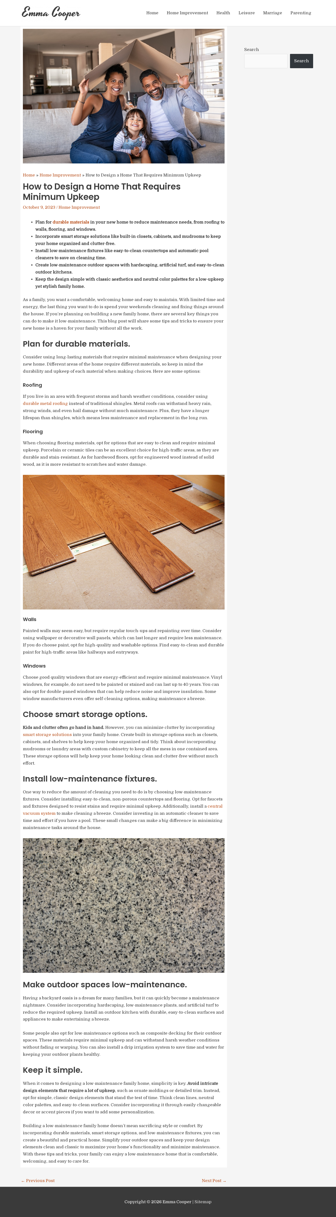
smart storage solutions (47, 734)
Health (223, 13)
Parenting (300, 13)
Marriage (272, 13)
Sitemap (203, 1202)
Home (152, 13)
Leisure (247, 13)
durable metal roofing (45, 403)
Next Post (214, 1180)
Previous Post (38, 1180)
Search (251, 49)
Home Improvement (187, 13)
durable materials (71, 222)
